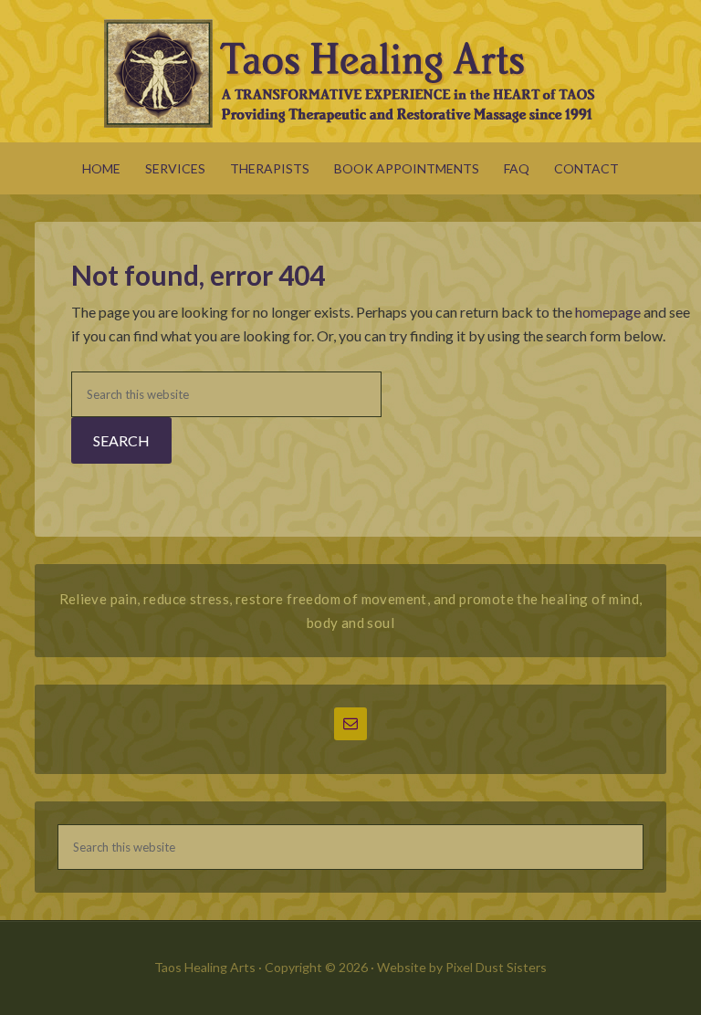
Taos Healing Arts (350, 73)
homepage (608, 311)
